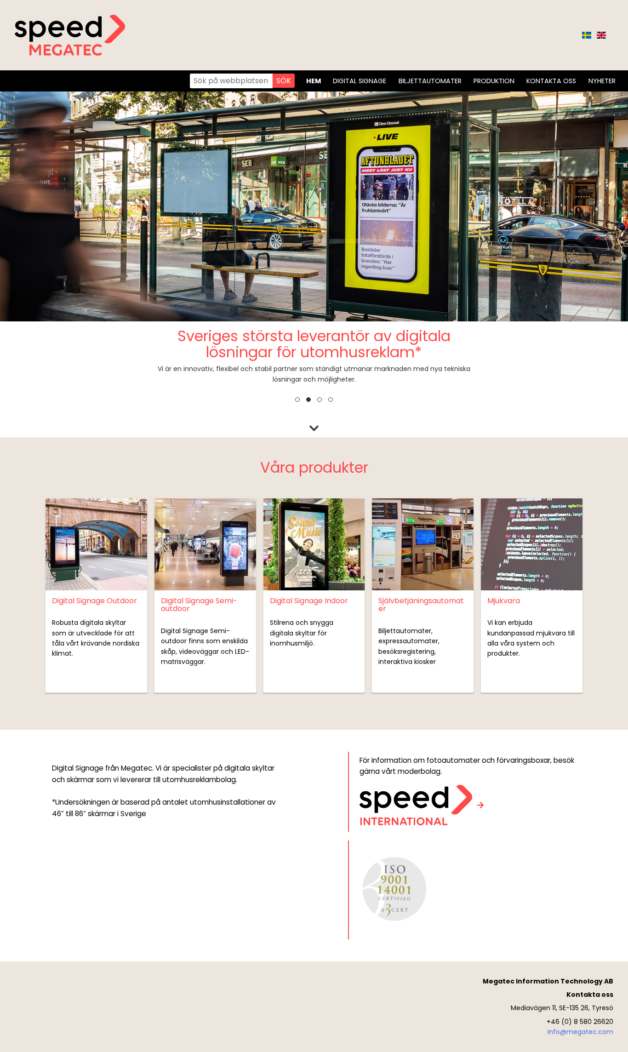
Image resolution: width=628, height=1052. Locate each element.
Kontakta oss (551, 81)
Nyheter (602, 81)
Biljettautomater (430, 81)
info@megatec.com (580, 1031)
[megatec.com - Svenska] (586, 35)
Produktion (494, 81)
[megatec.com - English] (601, 35)
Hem (313, 81)
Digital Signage (359, 81)
